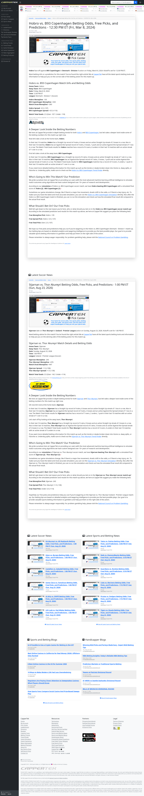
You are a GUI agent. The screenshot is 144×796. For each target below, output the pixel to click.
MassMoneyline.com (89, 651)
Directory (6, 30)
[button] (141, 2)
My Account (7, 8)
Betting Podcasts (8, 55)
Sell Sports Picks (26, 751)
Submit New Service (58, 731)
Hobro (79, 132)
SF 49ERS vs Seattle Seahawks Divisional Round (101, 681)
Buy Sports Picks (26, 749)
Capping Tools (25, 733)
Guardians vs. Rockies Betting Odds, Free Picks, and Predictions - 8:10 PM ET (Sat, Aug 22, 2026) (116, 571)
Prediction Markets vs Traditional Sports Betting (102, 664)
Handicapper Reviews (10, 32)
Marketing (55, 723)
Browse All (6, 61)
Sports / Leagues (8, 19)
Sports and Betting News (40, 18)
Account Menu (8, 10)
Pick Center (6, 17)
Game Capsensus (8, 50)
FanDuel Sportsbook (88, 723)
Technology (55, 721)
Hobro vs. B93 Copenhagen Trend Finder (87, 170)
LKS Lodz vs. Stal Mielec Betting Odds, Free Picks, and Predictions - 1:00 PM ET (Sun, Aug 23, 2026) (61, 612)
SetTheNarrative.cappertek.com (92, 668)
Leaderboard (7, 27)
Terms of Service (118, 721)
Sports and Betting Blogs (59, 735)
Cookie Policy (117, 725)
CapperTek (31, 18)
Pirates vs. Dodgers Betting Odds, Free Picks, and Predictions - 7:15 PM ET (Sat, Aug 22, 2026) (116, 598)
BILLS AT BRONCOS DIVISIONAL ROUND (98, 689)
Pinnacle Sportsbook (89, 721)
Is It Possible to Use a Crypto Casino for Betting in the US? (51, 645)
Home (23, 721)
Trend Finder (7, 45)
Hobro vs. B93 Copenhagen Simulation (102, 195)
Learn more (67, 243)
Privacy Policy (117, 723)
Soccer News (32, 32)
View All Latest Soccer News (54, 624)
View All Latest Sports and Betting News (109, 624)
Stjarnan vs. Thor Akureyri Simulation (102, 461)
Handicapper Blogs (58, 737)
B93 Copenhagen (92, 132)
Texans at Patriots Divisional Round (97, 672)
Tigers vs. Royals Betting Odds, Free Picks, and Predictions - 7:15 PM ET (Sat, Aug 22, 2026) (116, 612)
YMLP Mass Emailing (58, 747)
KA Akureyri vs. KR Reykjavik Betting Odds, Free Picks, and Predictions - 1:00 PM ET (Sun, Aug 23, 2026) (61, 543)
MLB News (103, 550)
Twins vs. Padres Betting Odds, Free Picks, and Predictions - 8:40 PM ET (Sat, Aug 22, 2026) (116, 543)
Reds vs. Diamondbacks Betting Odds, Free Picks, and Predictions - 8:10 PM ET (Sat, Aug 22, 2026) (116, 557)
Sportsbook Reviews (9, 35)
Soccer (49, 18)
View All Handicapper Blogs (109, 698)
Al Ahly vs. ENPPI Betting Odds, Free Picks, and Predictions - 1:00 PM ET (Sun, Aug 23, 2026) (61, 598)
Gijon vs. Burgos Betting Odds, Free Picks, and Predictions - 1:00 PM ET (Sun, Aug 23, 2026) (61, 557)
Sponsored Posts (57, 727)
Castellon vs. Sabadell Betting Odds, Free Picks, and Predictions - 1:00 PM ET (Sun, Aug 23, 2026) (62, 571)
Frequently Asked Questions (60, 739)
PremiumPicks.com (57, 377)
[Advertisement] (79, 253)
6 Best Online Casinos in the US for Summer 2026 (47, 664)
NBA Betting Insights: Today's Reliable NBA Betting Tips (105, 656)
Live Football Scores (88, 725)
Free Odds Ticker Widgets (60, 741)
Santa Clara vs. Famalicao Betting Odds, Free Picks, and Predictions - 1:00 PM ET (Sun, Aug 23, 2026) (62, 585)
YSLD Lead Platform (58, 745)
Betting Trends (8, 43)
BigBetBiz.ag (63, 117)
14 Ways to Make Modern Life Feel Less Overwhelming (49, 672)
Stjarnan (80, 399)
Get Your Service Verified (59, 729)
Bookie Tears (7, 37)
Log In (9, 794)
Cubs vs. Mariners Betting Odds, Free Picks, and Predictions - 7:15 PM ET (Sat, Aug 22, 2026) (116, 585)
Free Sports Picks (57, 743)
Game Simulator (8, 48)
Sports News (7, 21)
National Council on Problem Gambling (113, 237)
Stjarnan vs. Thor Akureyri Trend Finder (86, 436)
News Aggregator (8, 53)
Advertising (55, 725)
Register (3, 794)
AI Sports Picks (87, 727)
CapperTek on (56, 749)
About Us (24, 747)
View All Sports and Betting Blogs (54, 703)
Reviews (23, 731)
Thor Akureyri (92, 399)
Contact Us (24, 753)
